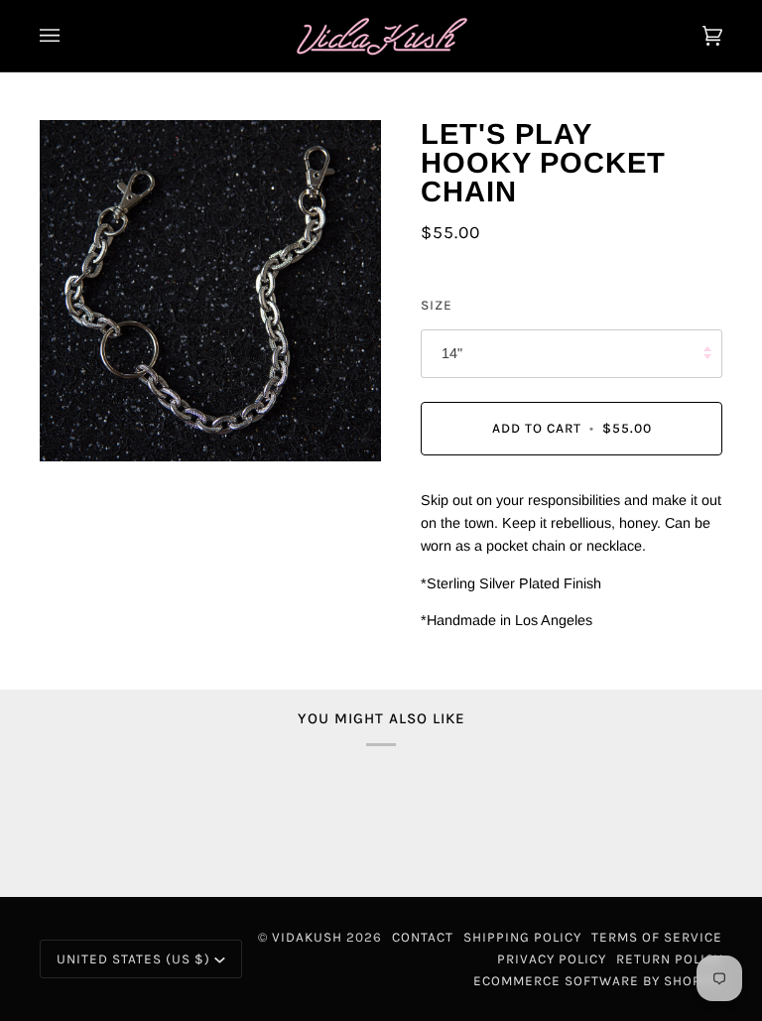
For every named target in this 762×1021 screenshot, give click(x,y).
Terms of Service (656, 937)
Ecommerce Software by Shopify (597, 980)
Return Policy (669, 959)
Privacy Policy (551, 959)
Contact (422, 937)
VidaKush (307, 937)
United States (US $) (133, 959)
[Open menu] (69, 35)
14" (452, 353)
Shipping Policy (522, 937)
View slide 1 (59, 471)
